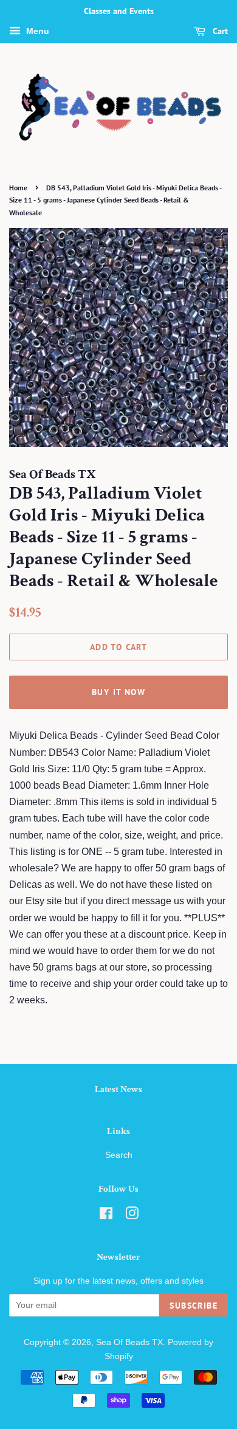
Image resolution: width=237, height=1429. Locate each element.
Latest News (118, 1089)
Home (18, 187)
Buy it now (118, 692)
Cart (219, 31)
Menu (36, 31)
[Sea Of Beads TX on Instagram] (132, 1215)
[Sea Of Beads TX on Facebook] (106, 1215)
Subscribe (194, 1305)
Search (118, 1155)
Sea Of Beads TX (129, 1342)
